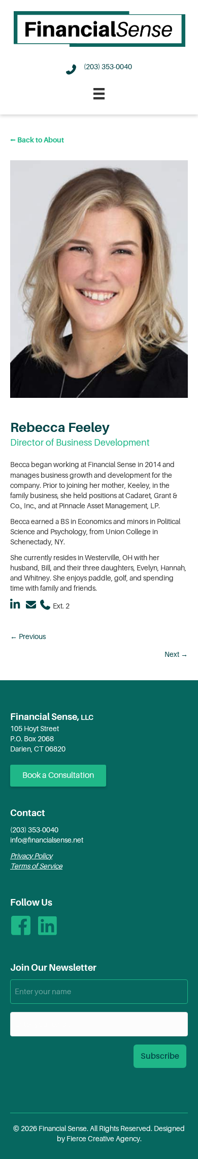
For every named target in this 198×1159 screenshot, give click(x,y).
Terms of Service (36, 866)
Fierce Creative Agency (103, 1139)
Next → (176, 654)
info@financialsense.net (46, 840)
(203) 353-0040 (34, 830)
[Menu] (99, 93)
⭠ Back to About (37, 140)
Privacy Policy (31, 856)
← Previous (28, 636)
